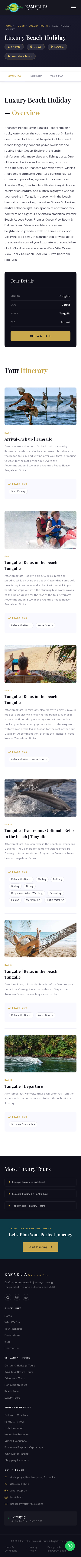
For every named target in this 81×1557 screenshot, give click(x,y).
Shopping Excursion (17, 1460)
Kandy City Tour (14, 1421)
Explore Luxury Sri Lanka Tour (30, 1194)
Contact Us (12, 1348)
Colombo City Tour (16, 1415)
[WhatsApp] (26, 1297)
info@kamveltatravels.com (26, 1503)
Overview (14, 76)
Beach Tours (12, 1391)
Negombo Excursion (17, 1434)
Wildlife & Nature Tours (19, 1372)
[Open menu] (73, 7)
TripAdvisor (17, 1497)
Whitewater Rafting (16, 1453)
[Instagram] (17, 1297)
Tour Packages (13, 1328)
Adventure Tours (15, 1378)
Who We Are (12, 1322)
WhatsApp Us (18, 1490)
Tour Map (57, 76)
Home (8, 25)
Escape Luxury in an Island (28, 1182)
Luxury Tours (38, 25)
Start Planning (38, 1247)
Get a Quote (40, 336)
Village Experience (16, 1441)
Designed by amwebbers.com (56, 1548)
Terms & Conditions (11, 1548)
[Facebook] (8, 1297)
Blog (7, 1341)
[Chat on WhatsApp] (70, 1546)
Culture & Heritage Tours (20, 1365)
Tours (20, 25)
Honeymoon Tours (16, 1384)
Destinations (12, 1335)
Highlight (36, 76)
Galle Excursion (14, 1428)
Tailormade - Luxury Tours (28, 1205)
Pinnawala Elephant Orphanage (24, 1447)
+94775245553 (19, 1484)
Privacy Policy (33, 1548)
